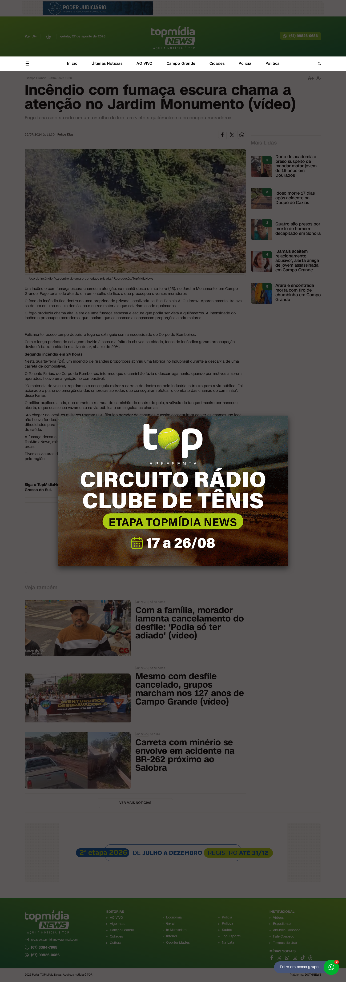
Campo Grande (181, 63)
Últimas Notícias (107, 63)
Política (273, 63)
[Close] (288, 415)
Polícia (245, 63)
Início (72, 63)
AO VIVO (145, 63)
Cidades (217, 63)
